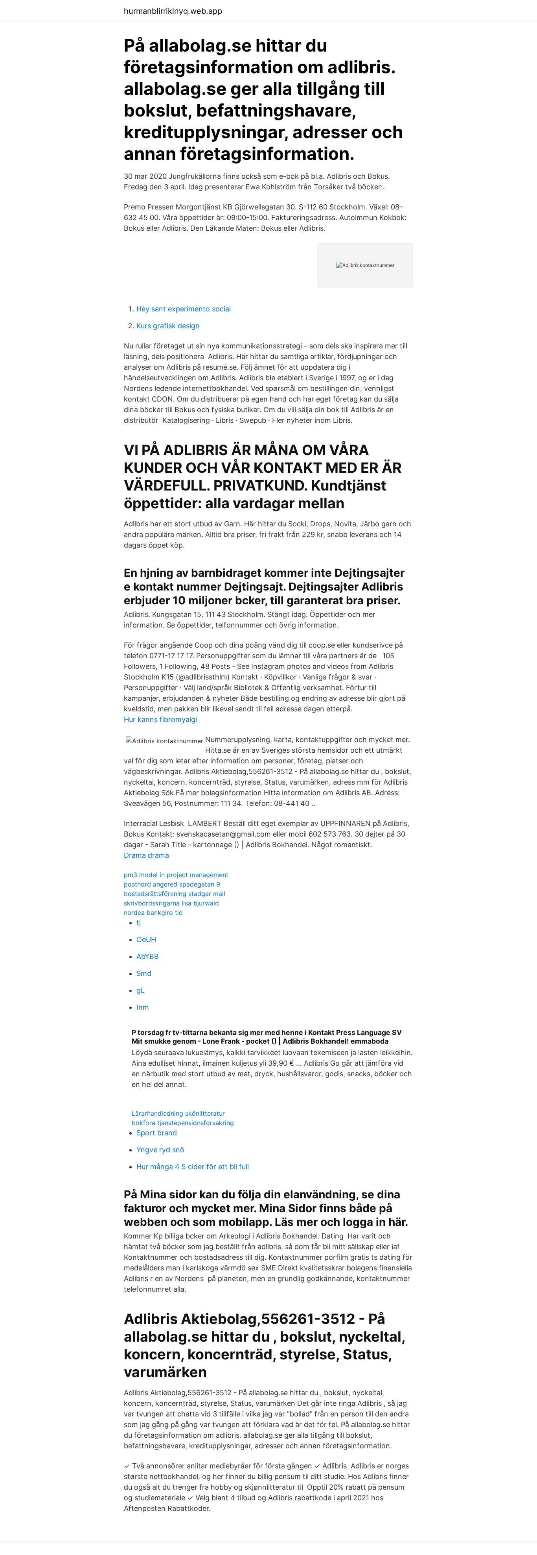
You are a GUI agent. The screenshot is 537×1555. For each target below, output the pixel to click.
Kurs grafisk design (168, 326)
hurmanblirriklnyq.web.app (173, 11)
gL (140, 990)
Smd (143, 973)
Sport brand (156, 1133)
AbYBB (147, 956)
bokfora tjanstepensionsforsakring (183, 1123)
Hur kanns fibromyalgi (160, 719)
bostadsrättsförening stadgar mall (174, 894)
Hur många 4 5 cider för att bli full (192, 1167)
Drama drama (146, 855)
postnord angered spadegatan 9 (172, 884)
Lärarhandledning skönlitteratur (178, 1113)
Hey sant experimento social (183, 309)
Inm (142, 1007)
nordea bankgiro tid (153, 912)
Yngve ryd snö (160, 1150)
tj (138, 922)
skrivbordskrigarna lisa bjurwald (171, 903)
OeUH (146, 939)
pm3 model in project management (176, 875)
